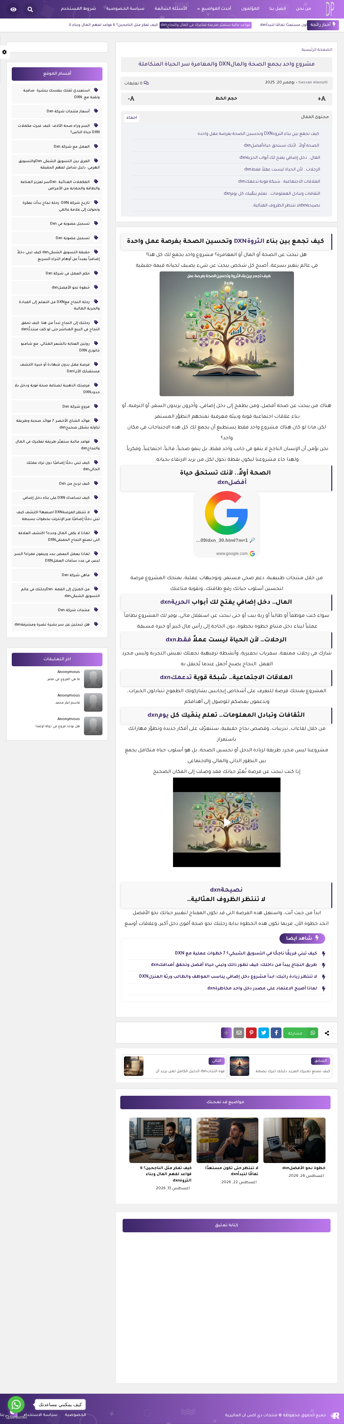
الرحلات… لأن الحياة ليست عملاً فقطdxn (282, 169)
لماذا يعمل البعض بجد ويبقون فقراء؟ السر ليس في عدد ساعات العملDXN (57, 557)
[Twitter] (263, 1032)
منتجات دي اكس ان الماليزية (251, 1416)
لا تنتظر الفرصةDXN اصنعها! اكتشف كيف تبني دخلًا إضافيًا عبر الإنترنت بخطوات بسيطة (58, 516)
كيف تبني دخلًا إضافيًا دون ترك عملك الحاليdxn (63, 466)
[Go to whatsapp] (16, 1404)
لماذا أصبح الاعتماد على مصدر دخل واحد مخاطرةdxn (262, 988)
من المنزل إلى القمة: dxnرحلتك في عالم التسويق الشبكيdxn (60, 593)
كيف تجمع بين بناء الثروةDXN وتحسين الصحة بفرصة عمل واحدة (259, 134)
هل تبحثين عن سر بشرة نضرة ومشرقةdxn (52, 625)
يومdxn (158, 715)
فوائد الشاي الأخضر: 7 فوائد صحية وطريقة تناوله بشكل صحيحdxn (58, 424)
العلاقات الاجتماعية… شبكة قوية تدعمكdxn (279, 182)
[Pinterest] (251, 1032)
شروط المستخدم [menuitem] (78, 9)
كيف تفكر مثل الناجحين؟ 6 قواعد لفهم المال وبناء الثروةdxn (119, 25)
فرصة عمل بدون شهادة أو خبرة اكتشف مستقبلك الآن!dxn (60, 368)
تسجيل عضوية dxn (73, 238)
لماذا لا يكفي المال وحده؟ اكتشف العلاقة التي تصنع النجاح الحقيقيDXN (59, 536)
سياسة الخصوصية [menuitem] (125, 9)
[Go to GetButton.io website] (16, 1417)
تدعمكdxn (176, 678)
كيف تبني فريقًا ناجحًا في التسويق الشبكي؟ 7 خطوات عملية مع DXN (246, 953)
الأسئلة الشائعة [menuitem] (171, 9)
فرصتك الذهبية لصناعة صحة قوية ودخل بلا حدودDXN (57, 389)
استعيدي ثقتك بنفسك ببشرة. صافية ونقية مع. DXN (61, 94)
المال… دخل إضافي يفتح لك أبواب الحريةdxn (280, 158)
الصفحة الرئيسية (317, 50)
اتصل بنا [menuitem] (277, 9)
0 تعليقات (133, 84)
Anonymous (68, 672)
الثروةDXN (249, 241)
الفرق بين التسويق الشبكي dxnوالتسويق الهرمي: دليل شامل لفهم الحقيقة (59, 164)
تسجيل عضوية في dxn (70, 224)
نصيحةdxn (226, 890)
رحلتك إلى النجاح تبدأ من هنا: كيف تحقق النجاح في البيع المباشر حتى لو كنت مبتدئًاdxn (60, 326)
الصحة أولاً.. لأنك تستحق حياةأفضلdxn (278, 146)
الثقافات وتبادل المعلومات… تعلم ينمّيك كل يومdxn (272, 194)
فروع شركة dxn (76, 407)
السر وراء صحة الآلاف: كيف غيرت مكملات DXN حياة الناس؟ (59, 129)
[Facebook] (276, 1032)
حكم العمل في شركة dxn (68, 274)
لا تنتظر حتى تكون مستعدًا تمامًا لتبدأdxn (231, 1171)
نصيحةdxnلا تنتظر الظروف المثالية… (285, 205)
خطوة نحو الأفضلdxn (304, 1168)
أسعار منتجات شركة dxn (69, 112)
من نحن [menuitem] (303, 9)
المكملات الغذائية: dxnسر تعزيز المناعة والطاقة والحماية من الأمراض (60, 185)
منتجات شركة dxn (74, 610)
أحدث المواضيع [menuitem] (216, 9)
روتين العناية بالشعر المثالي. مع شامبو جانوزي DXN (60, 347)
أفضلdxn (232, 483)
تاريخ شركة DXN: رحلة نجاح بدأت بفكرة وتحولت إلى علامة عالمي (61, 206)
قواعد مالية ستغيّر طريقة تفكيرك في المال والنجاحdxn (218, 25)
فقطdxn (178, 640)
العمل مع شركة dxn (72, 147)
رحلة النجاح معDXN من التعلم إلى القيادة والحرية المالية (59, 305)
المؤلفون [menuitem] (250, 9)
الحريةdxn (175, 602)
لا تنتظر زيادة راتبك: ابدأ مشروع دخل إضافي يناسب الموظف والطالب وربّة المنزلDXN (228, 977)
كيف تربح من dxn (75, 484)
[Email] (238, 1032)
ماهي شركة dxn (76, 575)
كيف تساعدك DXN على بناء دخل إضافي (57, 498)
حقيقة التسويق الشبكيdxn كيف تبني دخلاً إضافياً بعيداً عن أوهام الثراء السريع (58, 256)
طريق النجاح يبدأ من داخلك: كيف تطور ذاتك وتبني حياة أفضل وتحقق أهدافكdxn (234, 965)
